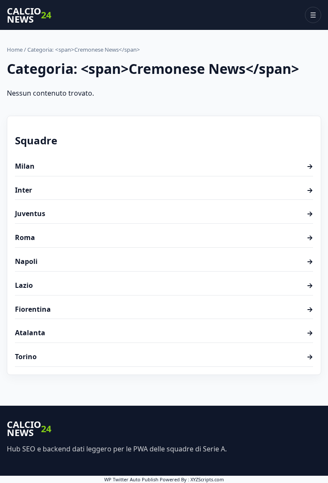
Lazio (164, 285)
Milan (164, 166)
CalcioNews (29, 15)
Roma (164, 237)
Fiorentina (164, 309)
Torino (164, 356)
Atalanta (164, 332)
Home (15, 49)
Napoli (164, 261)
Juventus (164, 213)
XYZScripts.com (207, 479)
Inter (164, 190)
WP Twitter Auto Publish (131, 479)
